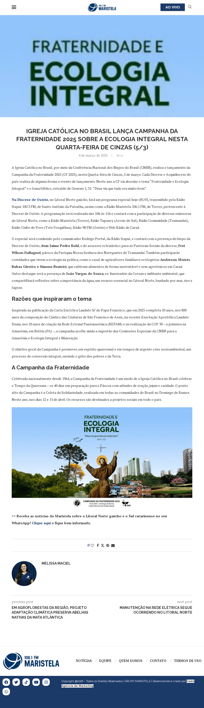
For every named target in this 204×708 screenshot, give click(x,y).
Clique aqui (41, 523)
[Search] (189, 7)
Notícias (84, 660)
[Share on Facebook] (98, 545)
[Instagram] (46, 682)
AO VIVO (172, 7)
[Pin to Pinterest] (107, 545)
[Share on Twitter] (102, 545)
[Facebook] (6, 682)
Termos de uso (188, 660)
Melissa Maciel (56, 563)
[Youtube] (36, 682)
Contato (158, 660)
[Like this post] (92, 545)
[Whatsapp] (6, 691)
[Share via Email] (113, 545)
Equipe (105, 660)
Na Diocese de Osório (30, 199)
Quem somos (130, 660)
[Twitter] (16, 682)
